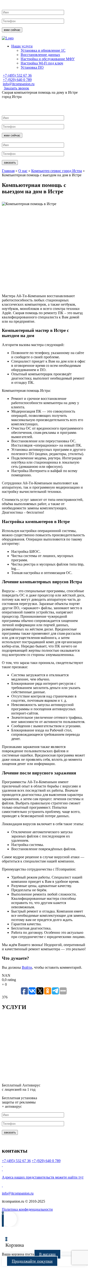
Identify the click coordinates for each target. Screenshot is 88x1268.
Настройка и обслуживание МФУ (48, 59)
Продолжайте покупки (32, 1261)
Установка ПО (32, 67)
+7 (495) (17, 75)
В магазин (47, 1254)
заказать (10, 162)
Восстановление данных (40, 55)
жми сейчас (12, 30)
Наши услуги (22, 46)
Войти (27, 967)
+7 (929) (17, 80)
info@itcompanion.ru (18, 84)
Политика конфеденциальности (27, 1209)
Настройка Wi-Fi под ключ (42, 63)
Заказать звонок (16, 88)
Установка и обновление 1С (43, 50)
